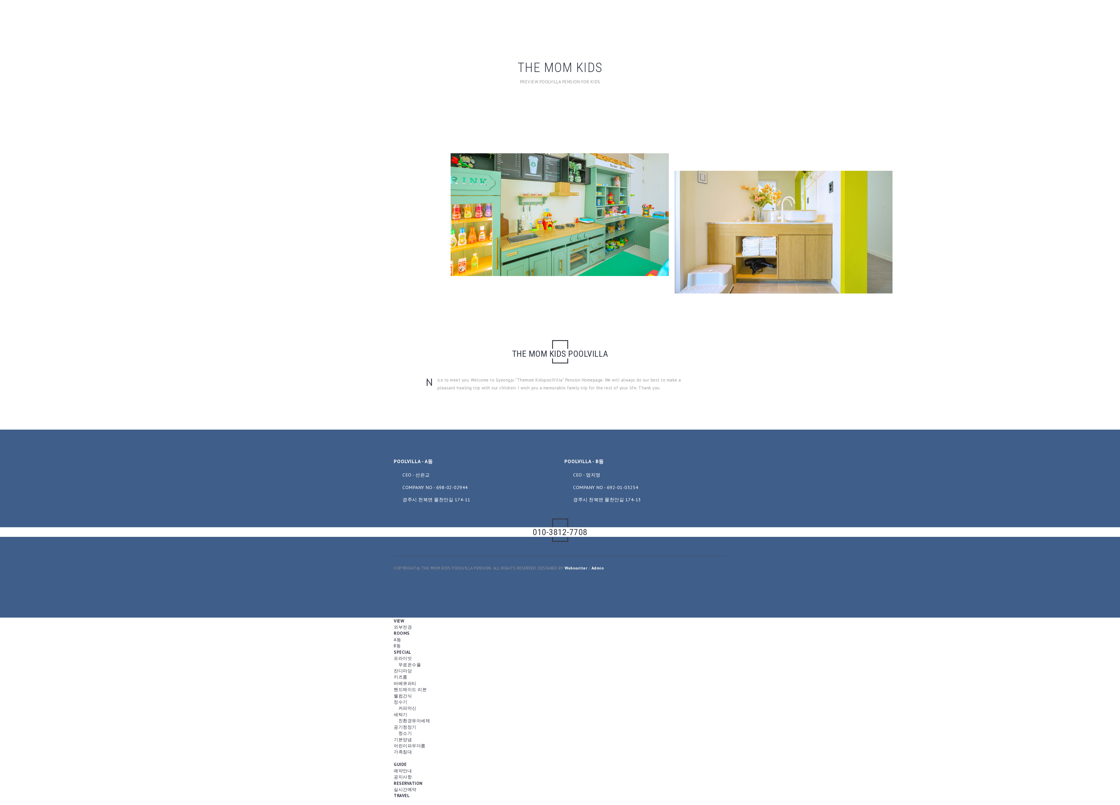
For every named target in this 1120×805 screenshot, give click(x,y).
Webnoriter (576, 568)
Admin (598, 568)
